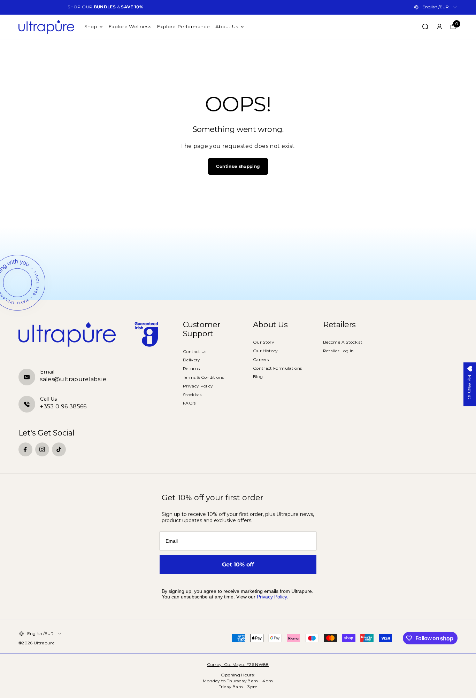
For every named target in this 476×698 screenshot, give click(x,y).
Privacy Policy (198, 386)
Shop (90, 26)
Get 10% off (238, 564)
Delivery (191, 359)
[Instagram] (42, 449)
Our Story (263, 342)
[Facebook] (25, 449)
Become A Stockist (342, 342)
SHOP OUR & (105, 6)
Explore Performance (183, 26)
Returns (191, 368)
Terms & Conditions (203, 377)
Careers (261, 359)
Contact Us (195, 351)
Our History (265, 350)
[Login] (439, 26)
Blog (258, 376)
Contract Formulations (277, 368)
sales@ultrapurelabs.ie (73, 379)
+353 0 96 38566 (63, 406)
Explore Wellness (129, 26)
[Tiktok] (59, 449)
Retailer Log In (338, 350)
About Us (226, 26)
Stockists (192, 394)
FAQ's (189, 403)
